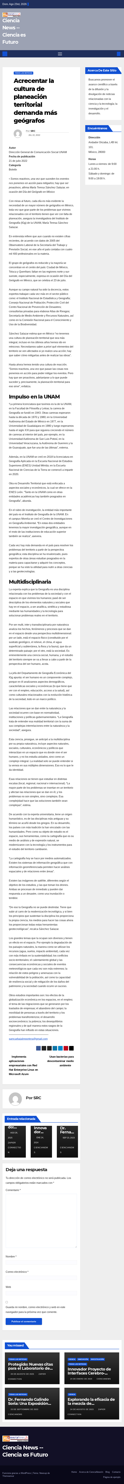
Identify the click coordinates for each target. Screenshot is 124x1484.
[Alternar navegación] (60, 53)
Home (74, 1472)
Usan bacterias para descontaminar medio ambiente (60, 1061)
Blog (107, 1472)
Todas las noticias (23, 73)
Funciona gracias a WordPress (17, 1473)
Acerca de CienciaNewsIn (91, 1472)
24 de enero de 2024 (81, 1379)
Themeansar (8, 1476)
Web (8, 1287)
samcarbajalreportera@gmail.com (28, 1038)
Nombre (11, 1256)
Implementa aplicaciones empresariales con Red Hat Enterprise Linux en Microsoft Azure (23, 1065)
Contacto (116, 1472)
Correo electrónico (17, 1271)
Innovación (83, 1359)
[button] (113, 53)
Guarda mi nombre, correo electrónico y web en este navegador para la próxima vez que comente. (35, 1309)
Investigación (97, 1359)
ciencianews (41, 1150)
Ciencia (72, 1359)
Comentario (13, 1190)
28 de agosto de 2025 (23, 1374)
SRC (33, 130)
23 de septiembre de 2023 (25, 1409)
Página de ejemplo (111, 1477)
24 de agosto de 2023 (82, 1409)
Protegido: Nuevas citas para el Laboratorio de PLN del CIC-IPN (30, 1368)
